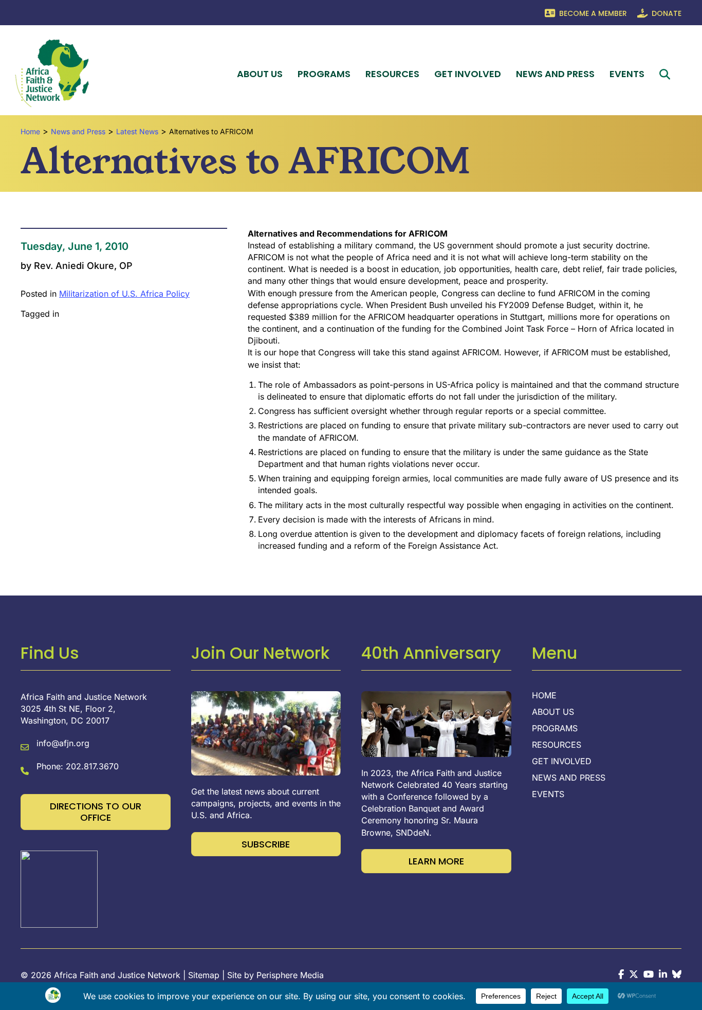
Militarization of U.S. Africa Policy (124, 293)
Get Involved (467, 73)
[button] (666, 74)
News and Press (555, 73)
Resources (392, 73)
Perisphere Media (290, 975)
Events (626, 73)
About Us (260, 73)
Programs (324, 73)
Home (544, 695)
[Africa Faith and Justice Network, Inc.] (59, 888)
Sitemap (203, 975)
